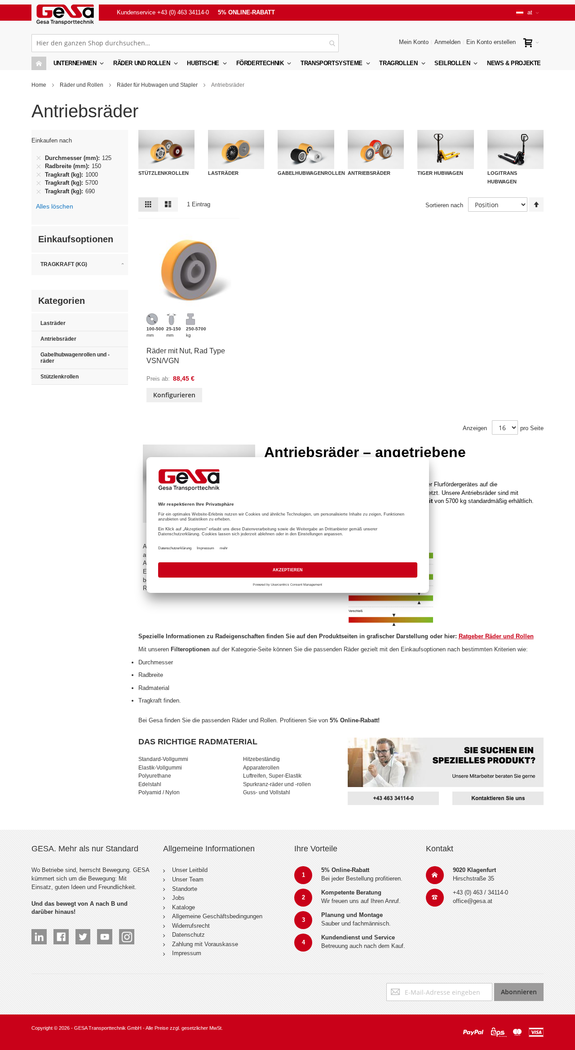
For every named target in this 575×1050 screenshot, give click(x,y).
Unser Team (187, 879)
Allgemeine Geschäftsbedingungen (217, 916)
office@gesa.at (472, 901)
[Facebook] (61, 933)
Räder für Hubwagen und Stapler (157, 85)
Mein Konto (414, 42)
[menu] (287, 63)
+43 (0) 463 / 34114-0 (480, 892)
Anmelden (447, 42)
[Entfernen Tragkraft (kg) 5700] (38, 183)
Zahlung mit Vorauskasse (205, 944)
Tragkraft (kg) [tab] (63, 264)
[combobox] (185, 43)
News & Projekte (514, 63)
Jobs (178, 897)
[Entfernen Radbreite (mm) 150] (38, 166)
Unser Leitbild (190, 870)
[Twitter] (83, 933)
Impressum (186, 953)
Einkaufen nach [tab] (51, 140)
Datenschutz (188, 934)
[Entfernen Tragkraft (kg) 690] (38, 191)
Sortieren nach (444, 205)
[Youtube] (104, 933)
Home (38, 85)
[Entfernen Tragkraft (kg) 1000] (38, 175)
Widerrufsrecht (191, 925)
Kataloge (183, 907)
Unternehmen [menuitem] (75, 63)
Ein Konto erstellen (491, 42)
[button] (528, 12)
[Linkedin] (39, 933)
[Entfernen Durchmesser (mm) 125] (38, 158)
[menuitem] (145, 63)
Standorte (184, 888)
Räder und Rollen (81, 85)
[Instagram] (126, 933)
